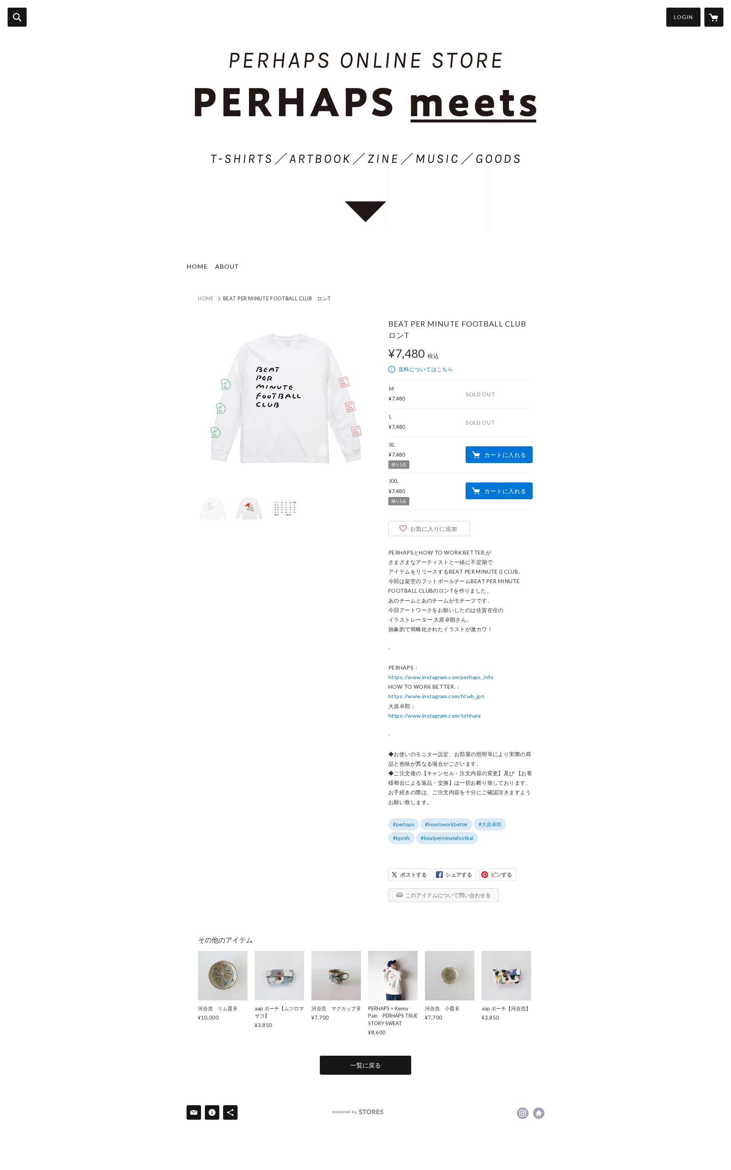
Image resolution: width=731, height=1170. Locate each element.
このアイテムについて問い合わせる (448, 895)
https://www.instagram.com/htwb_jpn (436, 696)
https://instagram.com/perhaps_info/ (522, 1113)
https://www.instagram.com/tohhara (434, 715)
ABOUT (227, 266)
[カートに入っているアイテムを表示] (713, 17)
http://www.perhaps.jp (538, 1113)
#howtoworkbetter (446, 824)
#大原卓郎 (490, 824)
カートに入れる (505, 454)
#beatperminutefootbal (447, 838)
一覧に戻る (365, 1065)
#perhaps (403, 824)
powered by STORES (358, 1112)
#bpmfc (401, 838)
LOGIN (683, 17)
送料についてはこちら (425, 369)
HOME (197, 266)
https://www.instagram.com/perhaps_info (440, 677)
